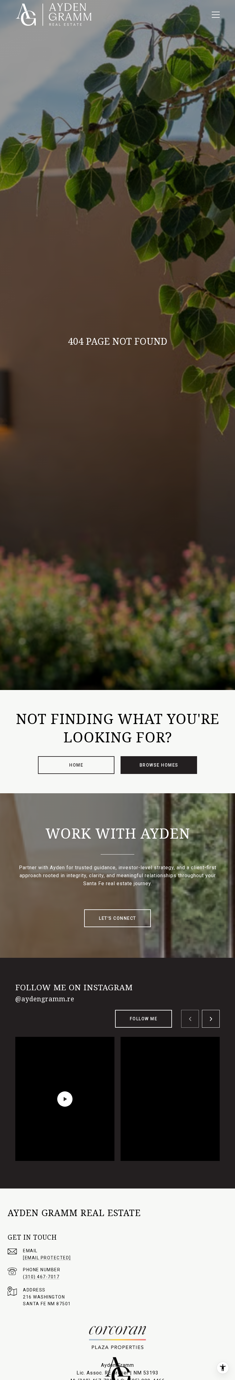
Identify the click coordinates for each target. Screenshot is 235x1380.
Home (76, 765)
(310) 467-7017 (41, 1276)
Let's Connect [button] (117, 918)
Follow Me (144, 1018)
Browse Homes (159, 765)
